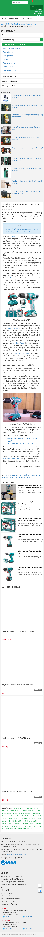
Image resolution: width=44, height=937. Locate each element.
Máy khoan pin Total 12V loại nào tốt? (29, 552)
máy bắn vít (10, 278)
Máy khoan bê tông (28, 811)
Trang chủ (4, 24)
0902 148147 (38, 14)
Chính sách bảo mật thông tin (10, 899)
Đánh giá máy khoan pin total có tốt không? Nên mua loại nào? (30, 519)
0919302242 (29, 928)
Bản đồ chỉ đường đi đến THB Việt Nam (13, 884)
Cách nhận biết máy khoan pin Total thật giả (22, 443)
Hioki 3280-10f (11, 829)
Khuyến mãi (6, 35)
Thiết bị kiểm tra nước (10, 70)
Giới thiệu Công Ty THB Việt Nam (11, 876)
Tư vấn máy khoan (24, 477)
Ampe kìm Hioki (28, 823)
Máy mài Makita (14, 818)
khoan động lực (12, 328)
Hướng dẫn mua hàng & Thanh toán (12, 879)
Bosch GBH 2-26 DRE (25, 829)
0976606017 (29, 916)
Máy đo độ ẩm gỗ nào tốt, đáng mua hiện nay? (27, 148)
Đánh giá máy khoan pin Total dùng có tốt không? (22, 440)
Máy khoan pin (19, 808)
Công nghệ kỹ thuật (8, 86)
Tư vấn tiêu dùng (8, 40)
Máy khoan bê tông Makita (21, 813)
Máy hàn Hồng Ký (15, 821)
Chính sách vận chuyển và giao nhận (13, 882)
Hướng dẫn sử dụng (9, 76)
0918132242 (9, 928)
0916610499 (9, 916)
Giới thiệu (29, 19)
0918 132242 (38, 11)
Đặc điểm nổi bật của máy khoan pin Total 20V (23, 229)
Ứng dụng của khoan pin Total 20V (19, 232)
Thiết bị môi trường (9, 63)
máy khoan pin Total (21, 353)
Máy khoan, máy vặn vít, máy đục (25, 24)
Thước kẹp (27, 826)
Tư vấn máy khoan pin (30, 475)
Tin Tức (10, 24)
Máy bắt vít (14, 816)
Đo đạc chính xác (8, 67)
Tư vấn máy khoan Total (14, 475)
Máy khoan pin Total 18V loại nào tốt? (29, 536)
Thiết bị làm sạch (8, 52)
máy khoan (16, 236)
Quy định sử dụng (6, 893)
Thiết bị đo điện (8, 56)
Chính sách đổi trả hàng (8, 901)
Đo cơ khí (6, 59)
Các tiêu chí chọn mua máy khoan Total (30, 568)
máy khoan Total (18, 343)
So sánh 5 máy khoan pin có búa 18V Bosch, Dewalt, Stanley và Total (30, 486)
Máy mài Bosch (26, 816)
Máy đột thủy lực (16, 826)
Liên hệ (3, 887)
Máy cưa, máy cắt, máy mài (12, 48)
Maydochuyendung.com (11, 458)
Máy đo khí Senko (14, 823)
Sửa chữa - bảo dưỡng (10, 81)
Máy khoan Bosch (12, 811)
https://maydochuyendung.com (17, 854)
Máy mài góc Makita (28, 818)
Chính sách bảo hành (7, 896)
